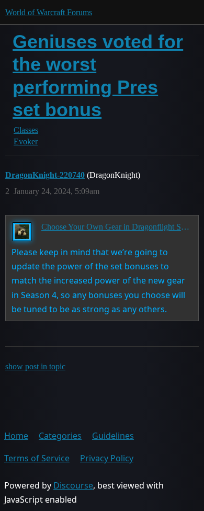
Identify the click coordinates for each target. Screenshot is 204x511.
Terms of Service (37, 458)
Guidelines (113, 435)
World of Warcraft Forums (48, 12)
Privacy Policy (106, 458)
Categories (60, 435)
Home (16, 435)
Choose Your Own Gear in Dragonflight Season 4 (116, 226)
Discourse (73, 485)
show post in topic (35, 366)
